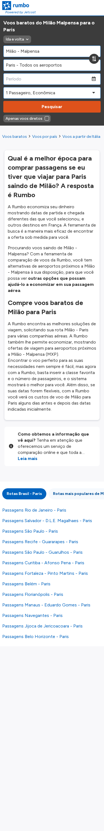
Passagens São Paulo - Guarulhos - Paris (42, 552)
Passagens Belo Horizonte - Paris (35, 636)
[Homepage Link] (19, 5)
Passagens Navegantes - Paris (32, 615)
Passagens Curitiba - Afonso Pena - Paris (43, 562)
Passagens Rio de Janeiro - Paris (34, 510)
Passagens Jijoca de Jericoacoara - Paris (42, 626)
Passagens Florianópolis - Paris (32, 594)
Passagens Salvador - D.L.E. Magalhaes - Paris (47, 520)
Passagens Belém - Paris (26, 583)
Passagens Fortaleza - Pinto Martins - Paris (45, 573)
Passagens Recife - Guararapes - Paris (40, 541)
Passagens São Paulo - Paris (30, 531)
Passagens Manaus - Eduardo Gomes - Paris (46, 605)
